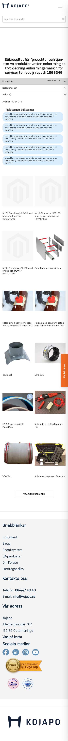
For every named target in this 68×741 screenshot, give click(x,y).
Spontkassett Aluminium (48, 268)
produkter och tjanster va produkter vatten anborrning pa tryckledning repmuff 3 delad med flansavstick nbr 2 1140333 (31, 127)
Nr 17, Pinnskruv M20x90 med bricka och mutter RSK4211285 (17, 216)
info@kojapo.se (24, 596)
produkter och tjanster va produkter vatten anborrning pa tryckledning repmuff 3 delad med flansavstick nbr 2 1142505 (31, 116)
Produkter (7, 81)
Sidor (6, 94)
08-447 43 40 (25, 590)
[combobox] (34, 19)
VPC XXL (6, 476)
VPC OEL (39, 375)
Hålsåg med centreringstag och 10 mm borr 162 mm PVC (49, 324)
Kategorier (9, 88)
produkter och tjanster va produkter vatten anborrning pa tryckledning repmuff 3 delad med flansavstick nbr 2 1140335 (31, 138)
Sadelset (7, 375)
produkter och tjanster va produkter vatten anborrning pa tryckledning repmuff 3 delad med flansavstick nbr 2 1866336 (31, 149)
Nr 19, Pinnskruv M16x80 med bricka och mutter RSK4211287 (17, 271)
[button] (54, 80)
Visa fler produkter (34, 494)
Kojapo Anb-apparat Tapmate (50, 476)
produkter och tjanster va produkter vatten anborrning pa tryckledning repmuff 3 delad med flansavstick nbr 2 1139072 (31, 160)
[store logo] (15, 6)
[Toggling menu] (60, 6)
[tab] (34, 81)
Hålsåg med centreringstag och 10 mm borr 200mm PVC (17, 324)
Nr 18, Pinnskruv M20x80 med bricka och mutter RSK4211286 (48, 216)
